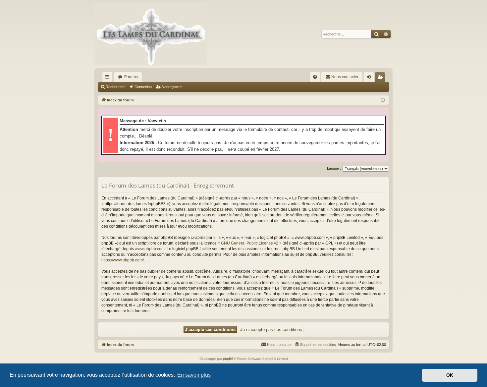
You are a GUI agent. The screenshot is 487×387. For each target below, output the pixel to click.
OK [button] (449, 375)
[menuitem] (315, 77)
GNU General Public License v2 (249, 243)
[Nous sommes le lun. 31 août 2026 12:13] (383, 100)
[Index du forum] (150, 34)
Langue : (334, 168)
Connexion (143, 87)
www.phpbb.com (150, 249)
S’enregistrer (171, 87)
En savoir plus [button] (194, 375)
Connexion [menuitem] (370, 78)
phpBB (228, 358)
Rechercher (115, 87)
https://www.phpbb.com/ (122, 260)
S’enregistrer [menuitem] (381, 78)
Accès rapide (108, 78)
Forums (131, 77)
